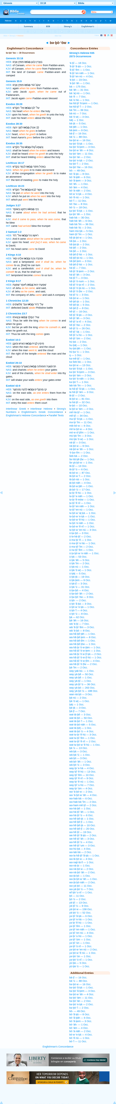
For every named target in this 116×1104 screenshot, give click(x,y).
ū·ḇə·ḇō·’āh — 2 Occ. (81, 593)
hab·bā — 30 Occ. (79, 217)
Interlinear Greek (16, 408)
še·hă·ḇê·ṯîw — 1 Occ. (82, 459)
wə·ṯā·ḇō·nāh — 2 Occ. (82, 882)
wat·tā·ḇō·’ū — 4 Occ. (81, 731)
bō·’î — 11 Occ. (78, 200)
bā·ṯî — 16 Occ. (78, 133)
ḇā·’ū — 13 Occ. (78, 748)
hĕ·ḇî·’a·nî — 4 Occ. (80, 321)
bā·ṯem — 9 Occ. (79, 130)
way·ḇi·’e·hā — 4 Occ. (81, 768)
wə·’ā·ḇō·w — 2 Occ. (81, 791)
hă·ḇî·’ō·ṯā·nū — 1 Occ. (82, 288)
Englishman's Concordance (58, 1046)
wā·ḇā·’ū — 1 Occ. (79, 754)
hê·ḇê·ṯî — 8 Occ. (79, 308)
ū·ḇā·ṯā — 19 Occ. (79, 576)
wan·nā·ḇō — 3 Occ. (81, 694)
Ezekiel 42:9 (13, 385)
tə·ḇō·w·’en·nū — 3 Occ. (83, 529)
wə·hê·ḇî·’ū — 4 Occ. (81, 842)
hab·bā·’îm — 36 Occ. (81, 224)
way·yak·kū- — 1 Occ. (81, 670)
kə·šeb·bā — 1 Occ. (80, 361)
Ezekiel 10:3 (13, 339)
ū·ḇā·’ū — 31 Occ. (79, 587)
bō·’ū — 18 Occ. (78, 207)
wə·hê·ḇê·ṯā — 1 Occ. (81, 818)
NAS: (9, 65)
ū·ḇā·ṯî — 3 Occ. (78, 583)
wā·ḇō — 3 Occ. (78, 758)
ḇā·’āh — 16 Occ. (79, 620)
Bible (5, 36)
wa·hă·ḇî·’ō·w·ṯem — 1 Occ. (85, 650)
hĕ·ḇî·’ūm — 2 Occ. (80, 338)
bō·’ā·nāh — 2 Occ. (80, 190)
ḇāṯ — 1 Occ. (76, 704)
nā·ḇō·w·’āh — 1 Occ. (81, 449)
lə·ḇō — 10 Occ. (78, 405)
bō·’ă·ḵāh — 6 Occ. (80, 177)
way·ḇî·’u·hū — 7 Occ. (82, 785)
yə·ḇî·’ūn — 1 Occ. (80, 943)
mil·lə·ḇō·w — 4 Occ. (81, 429)
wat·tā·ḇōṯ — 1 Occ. (80, 728)
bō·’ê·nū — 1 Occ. (79, 197)
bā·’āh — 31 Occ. (79, 89)
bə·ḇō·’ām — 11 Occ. (81, 153)
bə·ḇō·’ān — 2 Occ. (80, 157)
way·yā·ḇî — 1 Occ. (80, 681)
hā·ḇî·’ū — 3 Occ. (79, 294)
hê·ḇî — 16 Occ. (78, 311)
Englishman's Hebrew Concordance (26, 415)
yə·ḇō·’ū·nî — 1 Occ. (81, 959)
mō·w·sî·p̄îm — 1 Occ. (82, 432)
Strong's (12, 36)
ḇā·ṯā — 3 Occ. (77, 707)
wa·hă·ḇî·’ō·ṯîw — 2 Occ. (83, 664)
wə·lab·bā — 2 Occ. (80, 852)
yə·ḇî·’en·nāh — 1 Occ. (82, 929)
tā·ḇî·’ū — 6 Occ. (79, 469)
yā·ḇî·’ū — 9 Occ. (79, 905)
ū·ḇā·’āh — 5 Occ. (79, 560)
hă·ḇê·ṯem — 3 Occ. (80, 261)
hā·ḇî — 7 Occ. (77, 267)
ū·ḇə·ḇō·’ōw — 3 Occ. (81, 597)
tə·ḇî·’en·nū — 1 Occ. (81, 509)
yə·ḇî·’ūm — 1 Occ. (80, 939)
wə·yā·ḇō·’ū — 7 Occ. (81, 889)
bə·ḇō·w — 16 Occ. (80, 140)
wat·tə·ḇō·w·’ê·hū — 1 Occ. (84, 744)
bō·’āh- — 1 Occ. (79, 184)
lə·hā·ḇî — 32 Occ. (80, 402)
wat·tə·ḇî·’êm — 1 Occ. (82, 738)
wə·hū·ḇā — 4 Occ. (80, 848)
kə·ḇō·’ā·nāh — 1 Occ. (82, 378)
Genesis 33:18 (14, 58)
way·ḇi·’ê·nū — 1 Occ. (81, 781)
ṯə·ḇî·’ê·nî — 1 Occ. (80, 503)
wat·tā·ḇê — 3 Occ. (80, 714)
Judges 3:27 (13, 205)
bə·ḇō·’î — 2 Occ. (79, 163)
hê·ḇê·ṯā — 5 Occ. (79, 304)
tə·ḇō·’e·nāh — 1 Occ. (81, 523)
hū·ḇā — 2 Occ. (78, 341)
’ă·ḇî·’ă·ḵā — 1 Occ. (80, 66)
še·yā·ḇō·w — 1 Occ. (81, 462)
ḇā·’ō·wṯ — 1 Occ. (79, 701)
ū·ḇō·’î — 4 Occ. (78, 610)
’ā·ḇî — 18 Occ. (78, 63)
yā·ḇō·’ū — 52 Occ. (80, 912)
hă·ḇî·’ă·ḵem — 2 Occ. (82, 271)
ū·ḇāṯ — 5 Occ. (77, 573)
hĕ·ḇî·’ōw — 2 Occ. (80, 325)
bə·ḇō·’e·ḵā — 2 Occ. (81, 160)
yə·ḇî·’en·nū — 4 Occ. (81, 932)
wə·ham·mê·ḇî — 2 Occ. (83, 805)
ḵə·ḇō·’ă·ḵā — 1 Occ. (81, 210)
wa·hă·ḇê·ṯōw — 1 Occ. (82, 644)
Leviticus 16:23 (15, 186)
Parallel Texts (56, 415)
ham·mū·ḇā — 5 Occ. (81, 231)
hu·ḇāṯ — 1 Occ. (78, 345)
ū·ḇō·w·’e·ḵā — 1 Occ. (82, 607)
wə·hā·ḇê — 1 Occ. (80, 808)
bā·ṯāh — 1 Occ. (78, 126)
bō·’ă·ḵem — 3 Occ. (80, 180)
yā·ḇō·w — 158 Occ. (81, 909)
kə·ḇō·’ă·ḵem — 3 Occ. (82, 372)
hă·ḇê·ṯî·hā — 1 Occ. (81, 254)
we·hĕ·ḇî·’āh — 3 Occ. (82, 838)
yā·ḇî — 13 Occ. (78, 902)
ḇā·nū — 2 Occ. (78, 697)
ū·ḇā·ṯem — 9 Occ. (80, 580)
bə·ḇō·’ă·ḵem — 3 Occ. (82, 147)
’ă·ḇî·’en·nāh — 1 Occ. (82, 73)
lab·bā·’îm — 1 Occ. (80, 385)
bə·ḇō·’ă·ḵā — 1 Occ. (81, 143)
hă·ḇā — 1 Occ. (78, 241)
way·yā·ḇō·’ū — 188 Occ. (83, 691)
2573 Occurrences (80, 56)
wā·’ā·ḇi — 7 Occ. (79, 623)
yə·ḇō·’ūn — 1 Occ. (80, 956)
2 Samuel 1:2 (14, 231)
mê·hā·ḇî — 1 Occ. (80, 412)
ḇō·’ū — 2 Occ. (77, 899)
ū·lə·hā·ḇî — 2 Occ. (80, 536)
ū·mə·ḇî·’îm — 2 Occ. (81, 546)
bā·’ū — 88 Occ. (78, 137)
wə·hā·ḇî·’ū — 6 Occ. (81, 815)
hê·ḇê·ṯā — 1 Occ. (79, 301)
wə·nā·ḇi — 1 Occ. (79, 865)
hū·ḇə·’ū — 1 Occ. (79, 351)
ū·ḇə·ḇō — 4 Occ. (79, 590)
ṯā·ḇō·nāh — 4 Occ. (80, 482)
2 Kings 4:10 (13, 254)
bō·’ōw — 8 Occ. (78, 204)
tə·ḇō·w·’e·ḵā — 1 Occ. (82, 516)
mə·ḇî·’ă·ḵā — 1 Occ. (81, 419)
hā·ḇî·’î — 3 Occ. (79, 278)
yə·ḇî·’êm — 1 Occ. (80, 926)
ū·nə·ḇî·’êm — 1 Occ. (81, 550)
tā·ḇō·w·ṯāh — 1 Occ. (81, 486)
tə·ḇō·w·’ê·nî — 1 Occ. (82, 526)
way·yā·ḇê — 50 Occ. (81, 674)
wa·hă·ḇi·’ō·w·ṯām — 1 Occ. (85, 647)
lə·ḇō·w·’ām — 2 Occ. (81, 409)
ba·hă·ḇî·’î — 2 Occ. (80, 106)
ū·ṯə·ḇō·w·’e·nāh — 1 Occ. (84, 553)
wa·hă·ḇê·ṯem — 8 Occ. (82, 637)
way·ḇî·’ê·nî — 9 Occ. (81, 778)
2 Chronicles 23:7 (16, 313)
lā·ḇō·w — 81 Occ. (79, 398)
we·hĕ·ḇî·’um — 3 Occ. (82, 845)
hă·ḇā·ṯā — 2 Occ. (79, 244)
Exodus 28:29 (14, 104)
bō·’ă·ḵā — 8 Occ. (79, 174)
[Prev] (3, 499)
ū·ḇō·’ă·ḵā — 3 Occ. (80, 603)
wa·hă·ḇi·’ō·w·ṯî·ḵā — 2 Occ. (85, 654)
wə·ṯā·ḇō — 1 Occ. (80, 875)
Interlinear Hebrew (41, 408)
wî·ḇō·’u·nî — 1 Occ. (81, 892)
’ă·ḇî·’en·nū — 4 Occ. (81, 76)
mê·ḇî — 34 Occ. (79, 415)
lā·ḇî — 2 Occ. (77, 395)
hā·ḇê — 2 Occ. (78, 247)
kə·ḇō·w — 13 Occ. (80, 365)
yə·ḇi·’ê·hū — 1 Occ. (81, 922)
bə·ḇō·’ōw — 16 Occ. (81, 167)
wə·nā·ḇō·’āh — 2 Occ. (82, 872)
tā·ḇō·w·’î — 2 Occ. (80, 476)
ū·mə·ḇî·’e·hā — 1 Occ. (82, 543)
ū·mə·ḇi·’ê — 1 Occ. (80, 540)
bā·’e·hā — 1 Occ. (79, 100)
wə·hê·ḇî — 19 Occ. (80, 832)
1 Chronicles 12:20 (17, 300)
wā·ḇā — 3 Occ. (78, 751)
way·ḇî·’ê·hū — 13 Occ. (82, 771)
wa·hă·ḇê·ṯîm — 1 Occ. (82, 640)
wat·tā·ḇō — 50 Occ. (81, 718)
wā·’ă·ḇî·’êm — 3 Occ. (82, 627)
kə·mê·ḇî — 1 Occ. (80, 358)
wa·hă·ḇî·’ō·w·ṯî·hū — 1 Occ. (85, 657)
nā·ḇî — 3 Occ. (77, 442)
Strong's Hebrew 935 (81, 53)
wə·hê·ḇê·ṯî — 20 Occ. (82, 828)
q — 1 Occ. (75, 355)
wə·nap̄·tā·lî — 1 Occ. (81, 862)
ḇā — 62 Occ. (77, 617)
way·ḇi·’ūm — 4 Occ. (81, 788)
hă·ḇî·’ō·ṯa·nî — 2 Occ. (82, 284)
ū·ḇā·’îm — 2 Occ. (79, 563)
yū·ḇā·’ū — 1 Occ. (79, 966)
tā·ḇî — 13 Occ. (78, 466)
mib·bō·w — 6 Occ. (80, 425)
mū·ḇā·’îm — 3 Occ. (80, 435)
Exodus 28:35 (14, 143)
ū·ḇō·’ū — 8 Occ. (79, 613)
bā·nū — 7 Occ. (78, 113)
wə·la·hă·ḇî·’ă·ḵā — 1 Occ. (84, 855)
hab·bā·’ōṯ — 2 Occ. (80, 227)
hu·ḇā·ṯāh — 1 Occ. (80, 348)
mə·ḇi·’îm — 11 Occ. (81, 422)
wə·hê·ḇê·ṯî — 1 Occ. (81, 822)
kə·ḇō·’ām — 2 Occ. (80, 375)
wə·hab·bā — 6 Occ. (81, 798)
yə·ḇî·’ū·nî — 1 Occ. (80, 946)
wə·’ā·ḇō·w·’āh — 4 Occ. (83, 795)
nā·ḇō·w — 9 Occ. (79, 446)
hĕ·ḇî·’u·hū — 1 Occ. (81, 335)
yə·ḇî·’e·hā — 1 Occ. (81, 919)
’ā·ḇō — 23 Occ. (78, 79)
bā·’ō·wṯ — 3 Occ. (79, 116)
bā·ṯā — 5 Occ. (77, 123)
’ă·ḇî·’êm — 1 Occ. (80, 69)
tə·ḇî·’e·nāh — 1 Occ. (81, 496)
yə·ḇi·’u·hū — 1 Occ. (81, 936)
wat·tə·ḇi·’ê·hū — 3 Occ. (83, 734)
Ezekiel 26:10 (14, 362)
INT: (8, 72)
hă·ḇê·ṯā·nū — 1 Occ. (81, 257)
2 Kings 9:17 (13, 281)
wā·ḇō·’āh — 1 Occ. (80, 761)
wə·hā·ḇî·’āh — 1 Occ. (82, 812)
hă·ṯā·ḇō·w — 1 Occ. (81, 237)
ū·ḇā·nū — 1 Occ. (79, 566)
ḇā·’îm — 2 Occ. (78, 667)
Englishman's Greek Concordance (42, 412)
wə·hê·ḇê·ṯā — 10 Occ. (82, 825)
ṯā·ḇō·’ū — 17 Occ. (80, 489)
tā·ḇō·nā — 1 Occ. (79, 479)
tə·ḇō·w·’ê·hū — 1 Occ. (82, 519)
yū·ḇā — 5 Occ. (78, 963)
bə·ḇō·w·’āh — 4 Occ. (81, 150)
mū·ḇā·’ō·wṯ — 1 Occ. (81, 439)
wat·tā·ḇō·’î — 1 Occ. (81, 721)
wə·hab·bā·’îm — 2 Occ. (83, 801)
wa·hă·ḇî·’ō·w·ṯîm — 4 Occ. (84, 660)
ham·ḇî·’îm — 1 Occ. (81, 234)
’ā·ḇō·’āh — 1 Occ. (80, 83)
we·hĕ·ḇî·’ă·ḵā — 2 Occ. (83, 835)
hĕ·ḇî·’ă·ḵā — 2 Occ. (81, 315)
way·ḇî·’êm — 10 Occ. (81, 775)
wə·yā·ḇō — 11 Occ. (80, 885)
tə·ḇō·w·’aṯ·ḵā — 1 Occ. (82, 513)
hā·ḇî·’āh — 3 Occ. (80, 274)
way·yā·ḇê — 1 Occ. (80, 677)
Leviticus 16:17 (15, 163)
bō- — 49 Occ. (77, 170)
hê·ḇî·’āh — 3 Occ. (80, 318)
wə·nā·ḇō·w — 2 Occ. (81, 869)
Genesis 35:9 (14, 81)
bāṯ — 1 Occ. (76, 120)
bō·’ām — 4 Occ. (78, 187)
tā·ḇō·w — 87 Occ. (80, 472)
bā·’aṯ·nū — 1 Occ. (80, 93)
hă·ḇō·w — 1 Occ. (79, 298)
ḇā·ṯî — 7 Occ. (77, 711)
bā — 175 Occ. (77, 86)
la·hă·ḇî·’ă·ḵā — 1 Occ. (82, 388)
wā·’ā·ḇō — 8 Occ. (79, 630)
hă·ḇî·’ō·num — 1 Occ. (82, 281)
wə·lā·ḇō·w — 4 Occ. (81, 859)
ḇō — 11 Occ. (77, 895)
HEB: (9, 61)
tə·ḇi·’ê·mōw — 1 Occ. (82, 499)
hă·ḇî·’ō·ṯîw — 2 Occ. (81, 291)
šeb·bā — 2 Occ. (78, 456)
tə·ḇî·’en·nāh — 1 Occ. (82, 506)
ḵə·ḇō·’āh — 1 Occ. (80, 214)
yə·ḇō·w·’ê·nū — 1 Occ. (82, 953)
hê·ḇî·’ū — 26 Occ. (80, 328)
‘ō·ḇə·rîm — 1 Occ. (80, 452)
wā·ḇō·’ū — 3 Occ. (79, 764)
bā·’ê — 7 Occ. (77, 96)
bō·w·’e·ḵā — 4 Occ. (81, 194)
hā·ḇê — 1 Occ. (78, 251)
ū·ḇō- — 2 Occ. (78, 600)
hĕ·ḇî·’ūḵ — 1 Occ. (80, 331)
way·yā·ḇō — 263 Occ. (82, 687)
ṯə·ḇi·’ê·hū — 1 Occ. (80, 492)
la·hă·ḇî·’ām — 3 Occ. (81, 392)
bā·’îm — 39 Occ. (79, 110)
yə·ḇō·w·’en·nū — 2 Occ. (83, 949)
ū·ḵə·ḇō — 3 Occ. (79, 533)
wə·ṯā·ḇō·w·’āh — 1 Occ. (83, 879)
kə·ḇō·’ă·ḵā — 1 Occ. (81, 368)
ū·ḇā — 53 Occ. (78, 556)
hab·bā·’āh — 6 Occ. (81, 220)
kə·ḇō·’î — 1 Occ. (79, 382)
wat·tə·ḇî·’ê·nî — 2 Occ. (82, 741)
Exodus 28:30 (14, 123)
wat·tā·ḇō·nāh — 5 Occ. (82, 724)
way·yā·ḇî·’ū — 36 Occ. (82, 684)
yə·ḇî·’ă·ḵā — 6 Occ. (81, 916)
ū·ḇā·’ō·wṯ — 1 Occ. (80, 570)
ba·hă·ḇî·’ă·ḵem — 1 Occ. (84, 103)
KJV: (8, 68)
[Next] (112, 499)
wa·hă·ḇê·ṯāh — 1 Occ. (82, 633)
